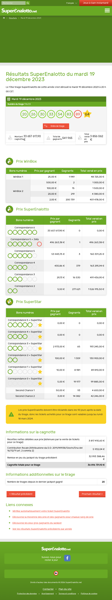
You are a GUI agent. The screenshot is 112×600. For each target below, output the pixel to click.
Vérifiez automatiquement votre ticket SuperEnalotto (41, 511)
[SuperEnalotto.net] (21, 11)
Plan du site (65, 589)
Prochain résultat (91, 494)
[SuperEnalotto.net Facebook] (67, 560)
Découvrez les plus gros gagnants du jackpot (37, 523)
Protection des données (27, 594)
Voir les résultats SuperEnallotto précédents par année (42, 529)
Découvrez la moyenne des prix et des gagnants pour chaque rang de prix (52, 517)
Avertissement (48, 594)
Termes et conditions (67, 594)
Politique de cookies (89, 594)
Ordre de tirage (57, 126)
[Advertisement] (56, 42)
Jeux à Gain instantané (95, 2)
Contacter (48, 589)
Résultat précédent (21, 494)
